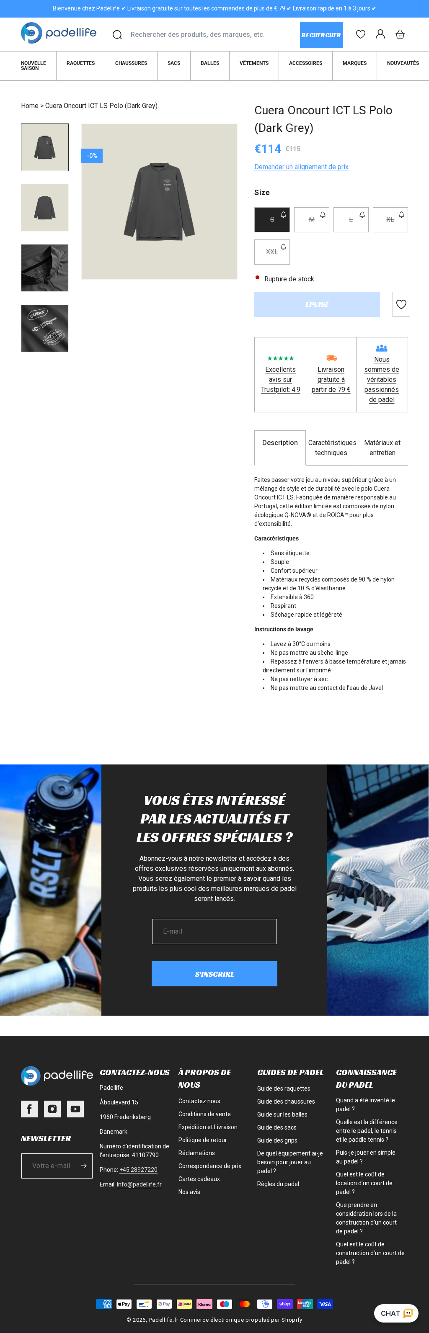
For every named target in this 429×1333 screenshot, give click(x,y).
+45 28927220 (138, 1169)
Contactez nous (199, 1101)
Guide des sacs (277, 1127)
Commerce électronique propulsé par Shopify (241, 1320)
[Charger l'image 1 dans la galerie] (45, 147)
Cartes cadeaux (199, 1179)
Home (30, 106)
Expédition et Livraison (208, 1127)
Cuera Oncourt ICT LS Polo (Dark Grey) (101, 106)
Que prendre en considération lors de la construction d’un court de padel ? (366, 1218)
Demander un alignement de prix (301, 167)
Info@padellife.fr (139, 1184)
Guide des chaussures (286, 1101)
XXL (277, 256)
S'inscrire (214, 974)
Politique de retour (202, 1140)
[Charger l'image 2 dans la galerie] (45, 208)
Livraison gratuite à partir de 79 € (331, 379)
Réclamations (196, 1153)
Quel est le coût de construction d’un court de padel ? (370, 1253)
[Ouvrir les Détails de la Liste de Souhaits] (360, 34)
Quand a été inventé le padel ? (365, 1104)
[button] (400, 34)
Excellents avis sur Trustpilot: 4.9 (280, 379)
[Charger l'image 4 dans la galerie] (45, 328)
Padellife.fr (163, 1320)
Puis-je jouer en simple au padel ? (365, 1157)
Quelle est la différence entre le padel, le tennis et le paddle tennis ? (367, 1131)
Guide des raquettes (283, 1088)
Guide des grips (277, 1140)
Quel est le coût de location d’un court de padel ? (364, 1183)
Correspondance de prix (209, 1166)
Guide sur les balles (282, 1114)
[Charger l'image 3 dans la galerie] (45, 268)
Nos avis (189, 1192)
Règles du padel (278, 1184)
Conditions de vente (204, 1114)
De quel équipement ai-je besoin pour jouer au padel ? (290, 1162)
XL (397, 223)
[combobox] (215, 34)
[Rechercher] (117, 34)
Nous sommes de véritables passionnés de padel (381, 379)
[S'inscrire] (83, 1166)
